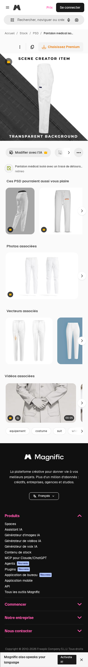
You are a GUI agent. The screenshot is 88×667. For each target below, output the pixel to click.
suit (59, 431)
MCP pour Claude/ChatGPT (26, 558)
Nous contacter (18, 630)
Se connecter (70, 7)
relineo (19, 171)
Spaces (10, 524)
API (7, 586)
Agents (16, 563)
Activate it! (66, 659)
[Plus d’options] (19, 47)
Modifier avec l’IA (25, 153)
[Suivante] (69, 152)
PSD (35, 33)
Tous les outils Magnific (22, 592)
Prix (49, 7)
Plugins (17, 569)
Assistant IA (13, 529)
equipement (18, 431)
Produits (12, 515)
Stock (24, 33)
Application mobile (19, 580)
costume (41, 431)
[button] (44, 496)
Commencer (15, 604)
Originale (30, 62)
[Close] (81, 660)
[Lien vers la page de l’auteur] (9, 169)
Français (44, 496)
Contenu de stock (18, 552)
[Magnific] (44, 458)
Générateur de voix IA (21, 546)
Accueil (10, 33)
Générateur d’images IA (22, 535)
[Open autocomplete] (10, 20)
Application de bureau (28, 575)
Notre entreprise (19, 617)
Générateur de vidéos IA (23, 541)
